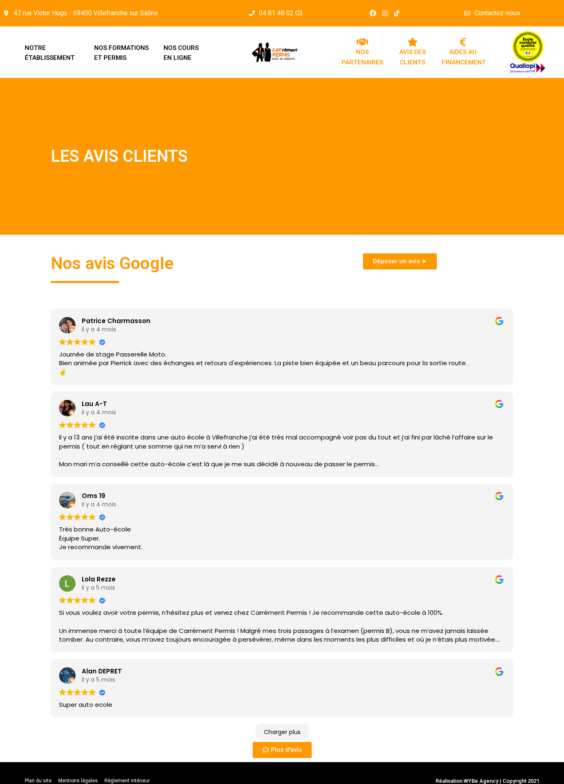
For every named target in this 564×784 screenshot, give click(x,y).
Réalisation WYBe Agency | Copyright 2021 (487, 781)
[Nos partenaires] (362, 42)
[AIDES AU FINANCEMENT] (462, 42)
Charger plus (282, 732)
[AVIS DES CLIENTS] (412, 42)
